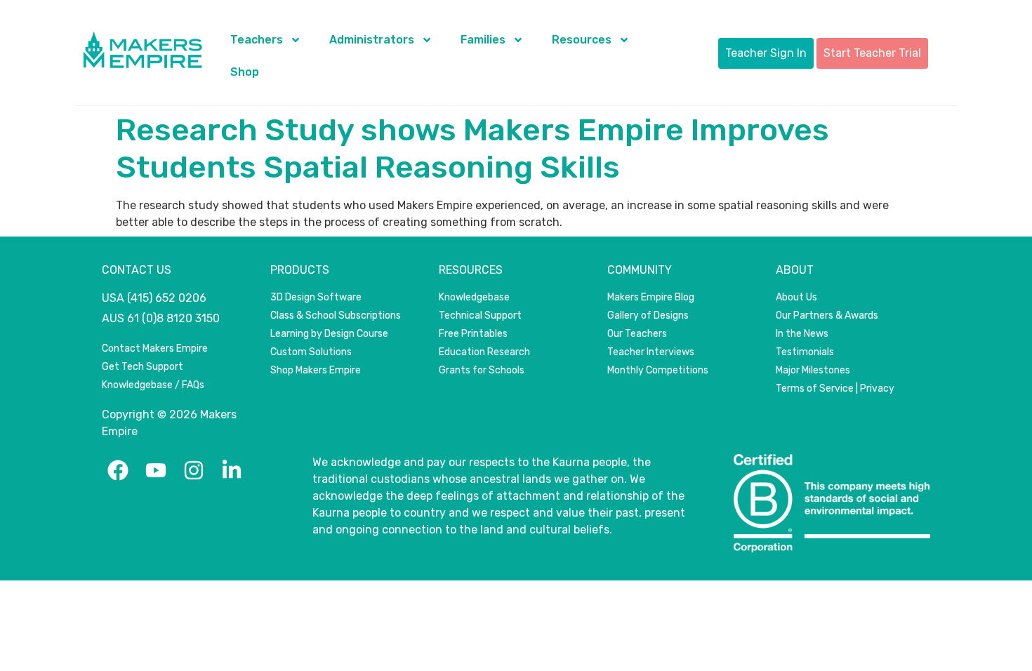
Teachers (256, 39)
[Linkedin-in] (232, 470)
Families (483, 39)
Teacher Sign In (766, 53)
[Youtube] (156, 470)
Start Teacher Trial (872, 53)
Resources (581, 39)
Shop (244, 72)
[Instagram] (194, 470)
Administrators (371, 39)
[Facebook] (118, 470)
